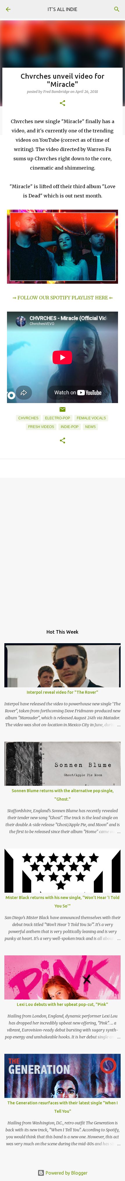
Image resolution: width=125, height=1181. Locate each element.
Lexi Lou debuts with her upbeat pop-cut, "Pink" (62, 1004)
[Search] (116, 9)
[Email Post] (62, 412)
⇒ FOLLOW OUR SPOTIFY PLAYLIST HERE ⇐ (62, 298)
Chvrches (28, 418)
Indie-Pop (69, 427)
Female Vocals (91, 418)
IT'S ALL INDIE (62, 9)
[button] (62, 103)
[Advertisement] (62, 548)
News (90, 427)
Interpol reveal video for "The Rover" (62, 692)
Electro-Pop (57, 418)
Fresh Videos (41, 427)
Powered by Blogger (66, 1172)
